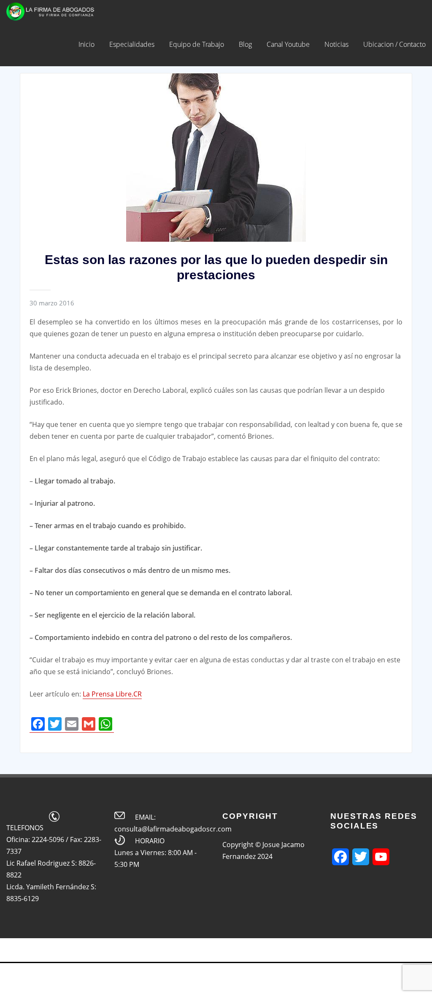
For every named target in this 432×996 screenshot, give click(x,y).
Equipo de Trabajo (196, 44)
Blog (245, 44)
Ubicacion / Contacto (394, 44)
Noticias (336, 44)
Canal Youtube (288, 44)
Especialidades (131, 44)
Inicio (86, 44)
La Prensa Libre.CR (112, 694)
